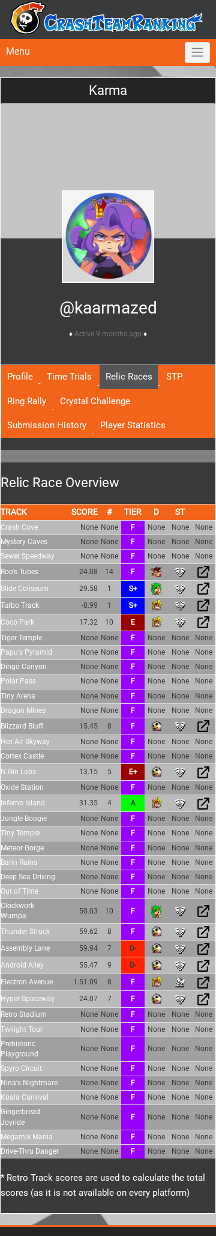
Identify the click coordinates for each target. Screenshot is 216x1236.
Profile (20, 376)
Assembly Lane (25, 948)
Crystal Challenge (95, 401)
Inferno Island (23, 803)
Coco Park (17, 622)
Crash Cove (19, 527)
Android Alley (22, 965)
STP (174, 376)
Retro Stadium (24, 1014)
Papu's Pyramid (26, 652)
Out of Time (19, 891)
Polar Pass (18, 681)
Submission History (46, 425)
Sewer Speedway (28, 556)
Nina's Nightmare (29, 1083)
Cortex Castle (22, 756)
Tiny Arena (18, 696)
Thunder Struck (25, 931)
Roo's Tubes (19, 572)
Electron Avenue (27, 982)
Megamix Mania (27, 1137)
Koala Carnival (25, 1097)
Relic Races (129, 376)
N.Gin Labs (18, 772)
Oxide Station (22, 787)
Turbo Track (20, 605)
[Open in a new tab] (203, 572)
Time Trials (69, 376)
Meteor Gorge (22, 848)
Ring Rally (26, 401)
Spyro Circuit (21, 1068)
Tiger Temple (21, 638)
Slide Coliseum (25, 588)
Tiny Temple (20, 833)
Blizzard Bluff (22, 726)
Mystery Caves (24, 542)
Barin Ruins (19, 862)
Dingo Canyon (24, 666)
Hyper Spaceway (28, 999)
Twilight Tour (22, 1029)
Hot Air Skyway (25, 742)
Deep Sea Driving (28, 877)
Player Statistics (133, 425)
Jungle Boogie (24, 818)
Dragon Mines (23, 710)
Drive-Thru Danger (30, 1151)
